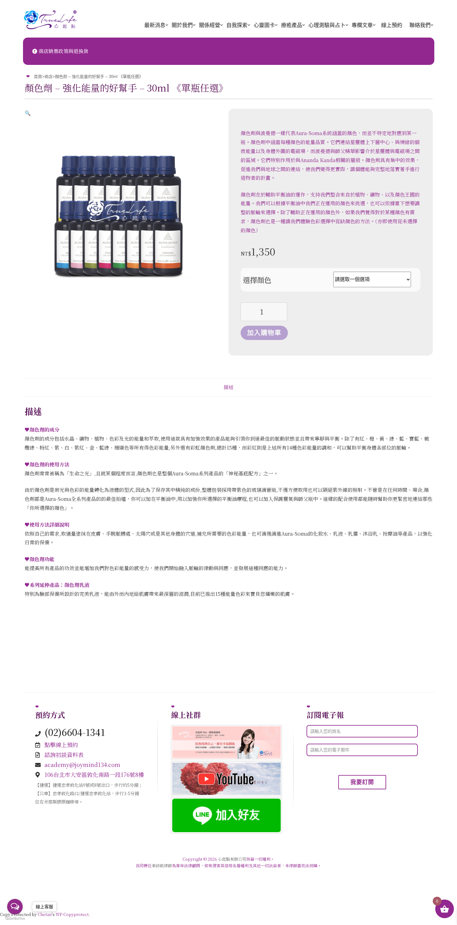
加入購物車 (264, 333)
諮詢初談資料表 (64, 754)
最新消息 (154, 25)
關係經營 (209, 25)
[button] (28, 112)
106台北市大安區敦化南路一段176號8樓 (94, 774)
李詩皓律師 (162, 865)
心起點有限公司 (232, 859)
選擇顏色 (257, 280)
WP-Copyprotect (72, 914)
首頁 (38, 76)
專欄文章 (362, 25)
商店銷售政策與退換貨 (62, 51)
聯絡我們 (420, 25)
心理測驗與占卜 (326, 25)
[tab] (229, 387)
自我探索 (236, 25)
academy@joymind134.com (82, 764)
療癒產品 (291, 25)
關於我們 (182, 25)
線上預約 (391, 25)
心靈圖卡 (264, 25)
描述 (228, 387)
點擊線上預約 (61, 745)
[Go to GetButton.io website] (15, 919)
